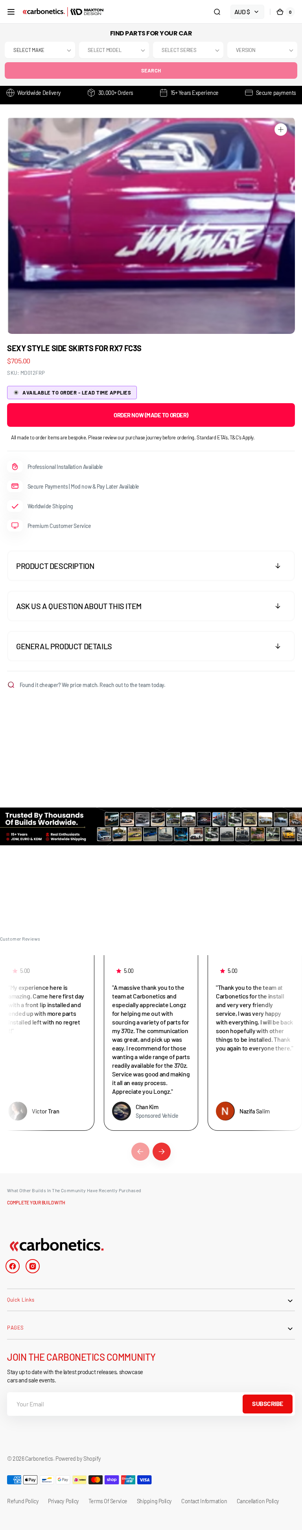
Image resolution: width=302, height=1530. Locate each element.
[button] (11, 11)
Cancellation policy (258, 1501)
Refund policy (23, 1501)
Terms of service (107, 1501)
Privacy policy (63, 1501)
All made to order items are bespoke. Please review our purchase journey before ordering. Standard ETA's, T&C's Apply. (133, 437)
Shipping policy (154, 1501)
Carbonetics (39, 1458)
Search (151, 70)
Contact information (204, 1501)
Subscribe (267, 1403)
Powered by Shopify (78, 1458)
